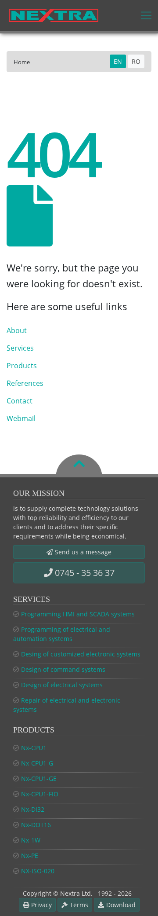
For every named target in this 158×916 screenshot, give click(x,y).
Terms (79, 905)
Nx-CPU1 (34, 748)
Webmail (21, 418)
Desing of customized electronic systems (80, 654)
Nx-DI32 (32, 809)
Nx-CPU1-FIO (39, 794)
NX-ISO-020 (37, 871)
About (17, 330)
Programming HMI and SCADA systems (78, 614)
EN (118, 61)
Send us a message (83, 552)
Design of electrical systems (62, 685)
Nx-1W (30, 840)
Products (22, 365)
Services (20, 348)
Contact (19, 401)
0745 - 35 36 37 (85, 573)
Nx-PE (29, 855)
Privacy (41, 905)
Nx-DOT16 (36, 825)
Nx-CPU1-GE (39, 778)
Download (121, 905)
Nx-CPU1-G (37, 763)
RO (136, 61)
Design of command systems (63, 669)
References (25, 383)
